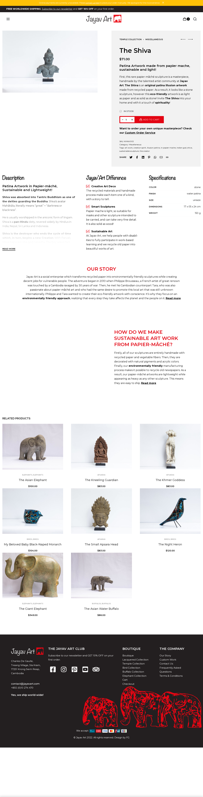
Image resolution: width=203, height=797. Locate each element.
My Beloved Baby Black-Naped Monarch (33, 544)
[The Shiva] (131, 157)
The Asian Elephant (33, 480)
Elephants (27, 475)
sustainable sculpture (129, 151)
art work (129, 147)
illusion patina (153, 147)
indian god (181, 147)
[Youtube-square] (85, 669)
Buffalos (96, 604)
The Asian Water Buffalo (101, 609)
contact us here (92, 3)
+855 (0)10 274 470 (22, 687)
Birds (29, 539)
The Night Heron (170, 544)
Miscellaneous (154, 39)
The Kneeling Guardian (101, 480)
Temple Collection (130, 39)
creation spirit (140, 147)
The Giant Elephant (33, 609)
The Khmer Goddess (170, 480)
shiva (189, 147)
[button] (183, 39)
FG (127, 737)
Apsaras (101, 475)
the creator (145, 151)
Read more (148, 383)
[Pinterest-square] (74, 669)
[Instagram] (63, 669)
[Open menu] (8, 19)
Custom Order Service (140, 132)
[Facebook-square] (52, 669)
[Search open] (195, 19)
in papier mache (168, 147)
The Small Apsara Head (101, 544)
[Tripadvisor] (96, 669)
